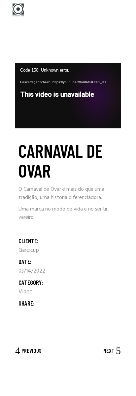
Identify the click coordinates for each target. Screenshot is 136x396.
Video (25, 292)
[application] (68, 95)
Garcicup (28, 250)
